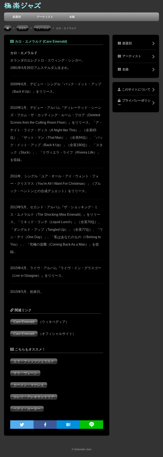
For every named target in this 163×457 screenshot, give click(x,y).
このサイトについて (136, 89)
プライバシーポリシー (134, 102)
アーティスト (45, 16)
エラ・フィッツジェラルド (33, 361)
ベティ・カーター (27, 409)
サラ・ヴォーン (25, 373)
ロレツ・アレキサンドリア (33, 397)
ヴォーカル (42, 28)
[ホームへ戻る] (22, 6)
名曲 (72, 16)
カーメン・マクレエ (28, 385)
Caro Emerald (23, 322)
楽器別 (17, 16)
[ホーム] (7, 28)
